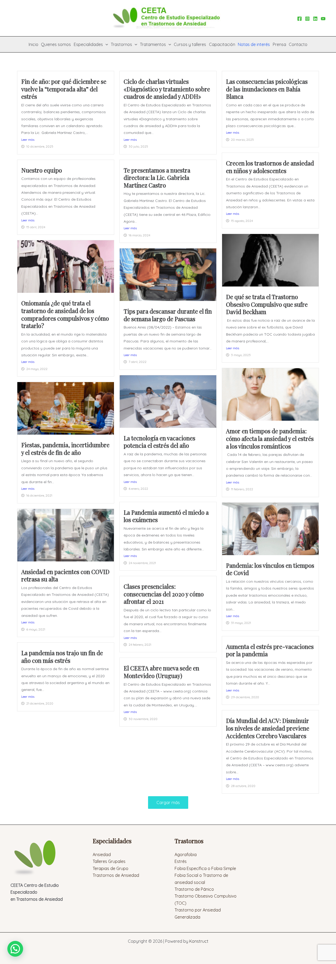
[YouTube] (323, 18)
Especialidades (88, 44)
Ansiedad (102, 854)
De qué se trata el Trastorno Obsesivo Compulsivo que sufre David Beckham (267, 304)
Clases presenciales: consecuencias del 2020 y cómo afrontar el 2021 (164, 593)
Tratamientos (153, 44)
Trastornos (121, 44)
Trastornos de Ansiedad (116, 875)
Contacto (298, 44)
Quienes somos (56, 44)
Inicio (33, 44)
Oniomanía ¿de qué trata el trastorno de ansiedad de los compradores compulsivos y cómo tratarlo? (65, 314)
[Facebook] (299, 18)
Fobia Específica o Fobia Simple (205, 868)
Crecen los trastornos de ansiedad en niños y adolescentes (270, 167)
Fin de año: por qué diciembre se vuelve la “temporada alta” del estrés (63, 88)
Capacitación (222, 44)
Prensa (279, 44)
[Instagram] (307, 18)
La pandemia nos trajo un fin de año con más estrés (62, 656)
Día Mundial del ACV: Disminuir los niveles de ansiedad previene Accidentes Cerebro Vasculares (267, 728)
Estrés (181, 861)
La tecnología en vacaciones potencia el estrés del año (159, 442)
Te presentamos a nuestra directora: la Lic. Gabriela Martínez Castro (157, 177)
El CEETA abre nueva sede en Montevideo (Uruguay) (161, 672)
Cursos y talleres (190, 44)
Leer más (27, 140)
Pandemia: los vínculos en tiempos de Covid (270, 569)
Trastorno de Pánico (194, 889)
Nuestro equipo (41, 170)
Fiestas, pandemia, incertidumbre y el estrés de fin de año (65, 448)
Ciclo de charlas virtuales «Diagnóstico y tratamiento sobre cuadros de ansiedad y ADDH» (167, 88)
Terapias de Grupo (110, 868)
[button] (105, 44)
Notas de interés (254, 44)
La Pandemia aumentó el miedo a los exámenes (166, 516)
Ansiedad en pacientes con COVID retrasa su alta (65, 575)
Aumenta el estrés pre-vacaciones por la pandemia (270, 650)
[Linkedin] (315, 18)
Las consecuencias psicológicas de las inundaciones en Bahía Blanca (267, 88)
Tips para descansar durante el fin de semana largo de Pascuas (168, 315)
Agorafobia (186, 854)
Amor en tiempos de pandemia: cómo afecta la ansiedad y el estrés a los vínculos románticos (270, 438)
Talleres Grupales (109, 861)
